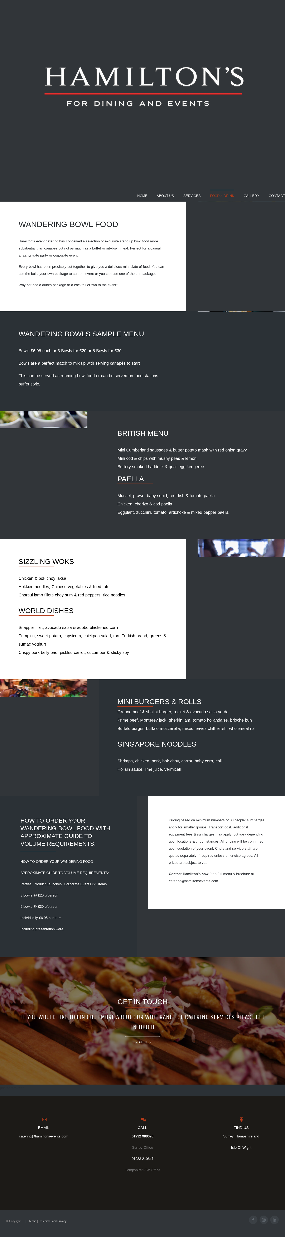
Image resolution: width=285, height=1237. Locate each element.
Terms (32, 1221)
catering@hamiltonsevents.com (43, 1136)
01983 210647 (142, 1159)
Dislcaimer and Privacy (53, 1221)
